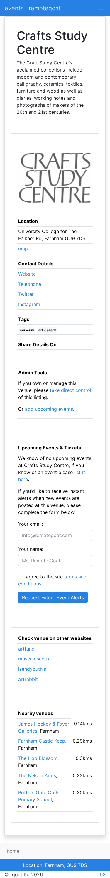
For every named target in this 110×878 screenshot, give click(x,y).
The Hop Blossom (37, 758)
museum (27, 330)
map (23, 249)
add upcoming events (49, 409)
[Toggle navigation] (101, 8)
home (13, 851)
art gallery (47, 330)
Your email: (30, 524)
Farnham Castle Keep (41, 741)
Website (27, 274)
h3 (103, 874)
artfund (26, 649)
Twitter (26, 294)
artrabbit (28, 679)
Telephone (29, 284)
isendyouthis (32, 669)
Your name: (30, 549)
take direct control (70, 390)
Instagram (29, 304)
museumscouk (34, 659)
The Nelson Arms (37, 775)
